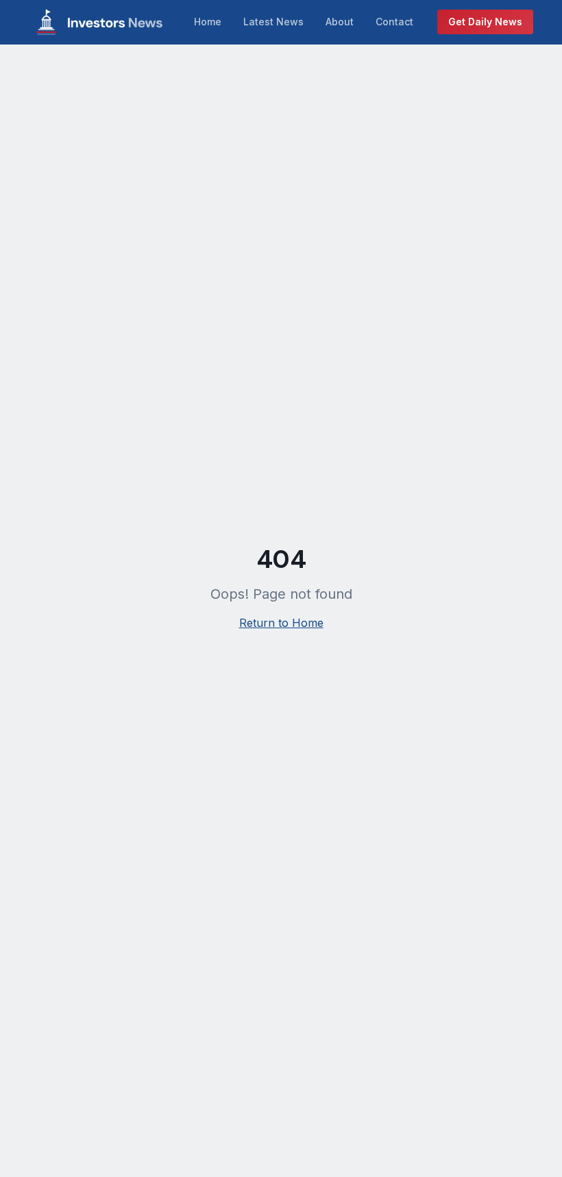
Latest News (273, 21)
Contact (394, 21)
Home (207, 21)
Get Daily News (485, 21)
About (340, 21)
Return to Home (281, 623)
